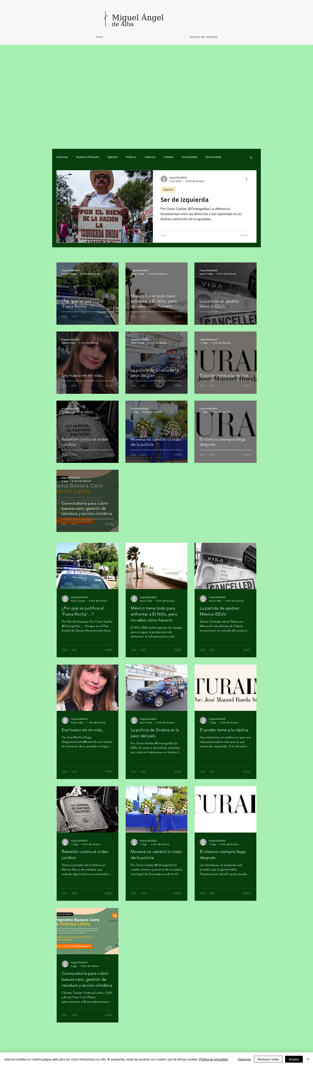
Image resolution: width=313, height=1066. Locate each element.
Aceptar (294, 1059)
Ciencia (150, 157)
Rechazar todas (268, 1059)
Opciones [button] (244, 1059)
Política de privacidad (213, 1059)
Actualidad (189, 157)
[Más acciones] (248, 179)
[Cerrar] (307, 1059)
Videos (168, 157)
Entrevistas (213, 157)
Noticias (62, 157)
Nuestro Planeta (87, 157)
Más (232, 157)
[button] (251, 158)
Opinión (112, 157)
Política (131, 157)
